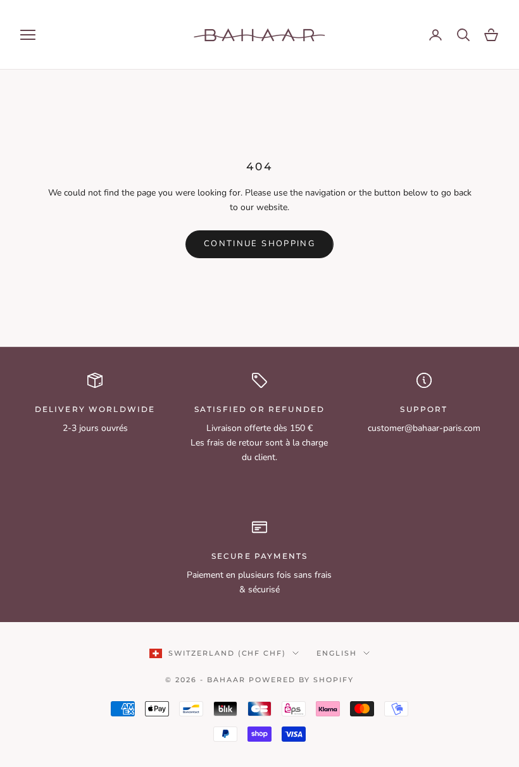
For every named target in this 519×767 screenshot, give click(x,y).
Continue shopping (259, 243)
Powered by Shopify (301, 679)
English (336, 653)
